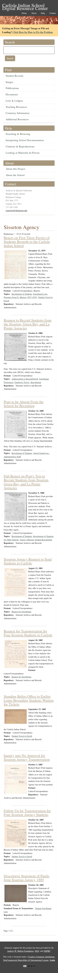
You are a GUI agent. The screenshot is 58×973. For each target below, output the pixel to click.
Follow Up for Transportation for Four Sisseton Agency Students (27, 812)
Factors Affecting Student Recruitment (36, 539)
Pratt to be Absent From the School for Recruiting (24, 403)
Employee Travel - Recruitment (28, 382)
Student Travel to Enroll (22, 736)
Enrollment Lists (40, 294)
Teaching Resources (16, 107)
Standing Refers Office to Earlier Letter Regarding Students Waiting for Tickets (29, 700)
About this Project (15, 169)
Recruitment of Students (22, 294)
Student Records (14, 75)
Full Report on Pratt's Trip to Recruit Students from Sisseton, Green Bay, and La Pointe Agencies (26, 482)
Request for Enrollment (21, 611)
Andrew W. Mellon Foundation (20, 951)
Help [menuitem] (43, 13)
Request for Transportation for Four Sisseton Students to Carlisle (28, 633)
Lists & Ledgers (14, 100)
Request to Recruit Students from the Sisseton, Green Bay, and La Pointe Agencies (27, 324)
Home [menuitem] (24, 13)
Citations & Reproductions (20, 146)
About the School (15, 175)
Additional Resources (17, 119)
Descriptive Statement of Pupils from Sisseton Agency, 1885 (26, 877)
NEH (37, 951)
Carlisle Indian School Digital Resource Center (25, 5)
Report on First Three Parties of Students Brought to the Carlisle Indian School (27, 241)
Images (9, 82)
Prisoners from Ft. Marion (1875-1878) (20, 297)
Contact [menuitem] (52, 13)
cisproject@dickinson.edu (16, 210)
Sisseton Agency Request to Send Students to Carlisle (28, 561)
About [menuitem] (33, 13)
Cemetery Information (17, 113)
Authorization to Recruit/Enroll (25, 378)
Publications (12, 88)
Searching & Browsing (18, 134)
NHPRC (47, 951)
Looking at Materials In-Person (22, 152)
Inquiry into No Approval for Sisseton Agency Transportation (27, 757)
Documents (12, 94)
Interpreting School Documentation (25, 140)
